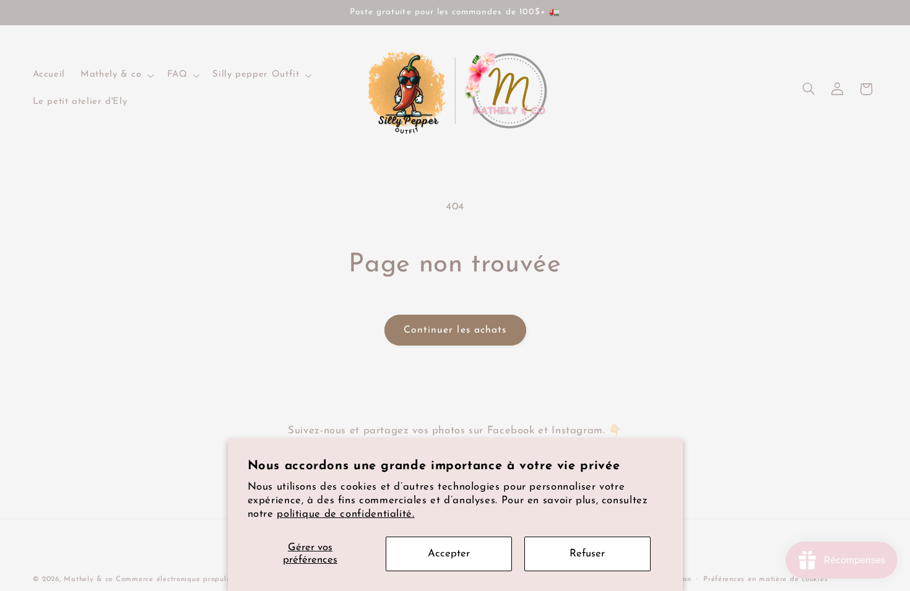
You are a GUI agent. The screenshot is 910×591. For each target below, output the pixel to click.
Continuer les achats (455, 330)
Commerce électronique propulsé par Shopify (198, 579)
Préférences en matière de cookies (765, 579)
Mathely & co (88, 579)
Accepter (449, 553)
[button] (116, 75)
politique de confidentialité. (345, 514)
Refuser (587, 553)
